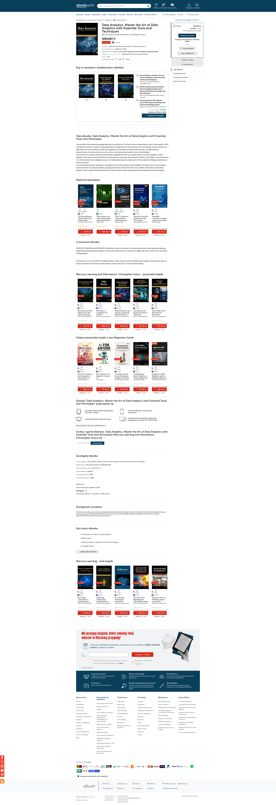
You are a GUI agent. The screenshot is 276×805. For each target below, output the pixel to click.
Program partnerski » (98, 674)
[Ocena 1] (109, 54)
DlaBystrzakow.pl (170, 784)
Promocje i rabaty (82, 713)
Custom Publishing (164, 724)
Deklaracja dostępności (145, 710)
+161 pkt (117, 42)
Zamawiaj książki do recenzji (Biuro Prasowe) (166, 711)
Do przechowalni (187, 64)
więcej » (121, 663)
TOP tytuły (80, 710)
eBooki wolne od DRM (104, 724)
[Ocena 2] (111, 54)
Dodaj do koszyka (187, 36)
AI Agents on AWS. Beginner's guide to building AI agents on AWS (159, 377)
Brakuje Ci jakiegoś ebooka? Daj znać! (142, 683)
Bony (181, 14)
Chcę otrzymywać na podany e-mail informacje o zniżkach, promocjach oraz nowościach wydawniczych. (110, 661)
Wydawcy (79, 729)
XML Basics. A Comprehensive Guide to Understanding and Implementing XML (103, 314)
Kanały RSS (2, 781)
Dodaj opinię (97, 443)
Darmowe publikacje (83, 722)
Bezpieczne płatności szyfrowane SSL (94, 776)
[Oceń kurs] (83, 443)
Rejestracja (121, 704)
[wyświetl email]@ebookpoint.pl (131, 798)
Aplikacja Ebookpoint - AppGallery (104, 747)
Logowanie (120, 701)
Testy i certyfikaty (82, 735)
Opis (178, 69)
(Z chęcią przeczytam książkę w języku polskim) (141, 51)
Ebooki (87, 14)
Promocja (106, 42)
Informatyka (80, 494)
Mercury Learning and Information (120, 46)
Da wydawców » (172, 674)
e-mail (83, 654)
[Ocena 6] (119, 54)
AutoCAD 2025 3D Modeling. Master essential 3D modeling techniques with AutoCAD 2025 (159, 601)
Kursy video (112, 14)
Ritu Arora (163, 107)
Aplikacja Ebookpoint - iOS (105, 743)
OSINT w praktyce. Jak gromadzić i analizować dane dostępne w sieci (121, 219)
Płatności (141, 719)
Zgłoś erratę (80, 484)
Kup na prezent (188, 48)
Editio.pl (152, 784)
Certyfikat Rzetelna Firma (187, 704)
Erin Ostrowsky (145, 222)
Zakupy (99, 709)
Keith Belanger (156, 222)
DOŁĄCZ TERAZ (142, 654)
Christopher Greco (139, 46)
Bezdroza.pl (183, 784)
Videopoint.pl (108, 788)
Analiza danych (105, 494)
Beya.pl (121, 788)
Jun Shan (80, 222)
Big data (96, 494)
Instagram (2, 766)
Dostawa (141, 716)
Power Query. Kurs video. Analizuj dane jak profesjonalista (104, 218)
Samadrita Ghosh (83, 379)
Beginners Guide (121, 49)
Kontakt (140, 701)
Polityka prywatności (144, 707)
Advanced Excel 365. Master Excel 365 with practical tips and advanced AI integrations (152, 102)
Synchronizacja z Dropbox (105, 735)
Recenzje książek (143, 725)
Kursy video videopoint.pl (187, 732)
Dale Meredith (119, 222)
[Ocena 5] (117, 54)
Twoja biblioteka (122, 713)
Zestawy (79, 725)
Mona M (163, 379)
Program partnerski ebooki (167, 707)
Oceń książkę (121, 719)
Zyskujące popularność (83, 716)
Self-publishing (163, 715)
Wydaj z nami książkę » (137, 674)
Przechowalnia (122, 710)
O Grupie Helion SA (185, 701)
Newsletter (121, 722)
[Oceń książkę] (114, 54)
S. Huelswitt (99, 379)
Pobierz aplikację (170, 14)
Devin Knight (137, 222)
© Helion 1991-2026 (82, 800)
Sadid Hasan (127, 379)
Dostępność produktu (180, 77)
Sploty (152, 788)
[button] (167, 197)
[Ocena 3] (113, 54)
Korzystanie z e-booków (105, 712)
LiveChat (141, 732)
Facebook (2, 757)
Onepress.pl (123, 784)
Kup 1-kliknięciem (187, 53)
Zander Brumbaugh (139, 379)
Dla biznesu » (95, 683)
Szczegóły (179, 73)
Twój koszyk (121, 707)
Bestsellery (139, 14)
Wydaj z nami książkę (165, 718)
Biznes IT (89, 494)
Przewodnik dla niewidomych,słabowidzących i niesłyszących (102, 718)
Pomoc (102, 425)
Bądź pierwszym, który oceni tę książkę (134, 54)
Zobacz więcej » (87, 668)
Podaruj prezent (193, 14)
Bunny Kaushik (156, 379)
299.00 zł (105, 232)
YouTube (2, 770)
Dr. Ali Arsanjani (119, 379)
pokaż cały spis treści (88, 552)
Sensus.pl (137, 784)
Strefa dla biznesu (164, 701)
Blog (77, 738)
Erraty (140, 722)
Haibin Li (86, 222)
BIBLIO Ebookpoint (164, 721)
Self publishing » (172, 683)
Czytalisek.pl (138, 788)
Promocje (121, 14)
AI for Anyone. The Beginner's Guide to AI (103, 376)
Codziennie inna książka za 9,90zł (186, 20)
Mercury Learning (119, 51)
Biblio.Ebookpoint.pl (171, 788)
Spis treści (179, 81)
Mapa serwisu (142, 729)
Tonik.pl (195, 796)
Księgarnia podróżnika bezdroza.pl (186, 723)
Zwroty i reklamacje (144, 713)
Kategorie (79, 14)
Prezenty (120, 716)
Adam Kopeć (100, 222)
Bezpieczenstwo (102, 706)
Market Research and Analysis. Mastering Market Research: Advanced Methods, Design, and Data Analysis (152, 90)
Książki (104, 14)
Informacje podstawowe (105, 703)
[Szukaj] (148, 6)
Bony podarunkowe (82, 732)
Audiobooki (96, 14)
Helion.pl (107, 784)
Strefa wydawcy (163, 704)
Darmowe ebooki (150, 14)
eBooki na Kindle (102, 732)
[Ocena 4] (115, 54)
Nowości (130, 14)
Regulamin (141, 704)
